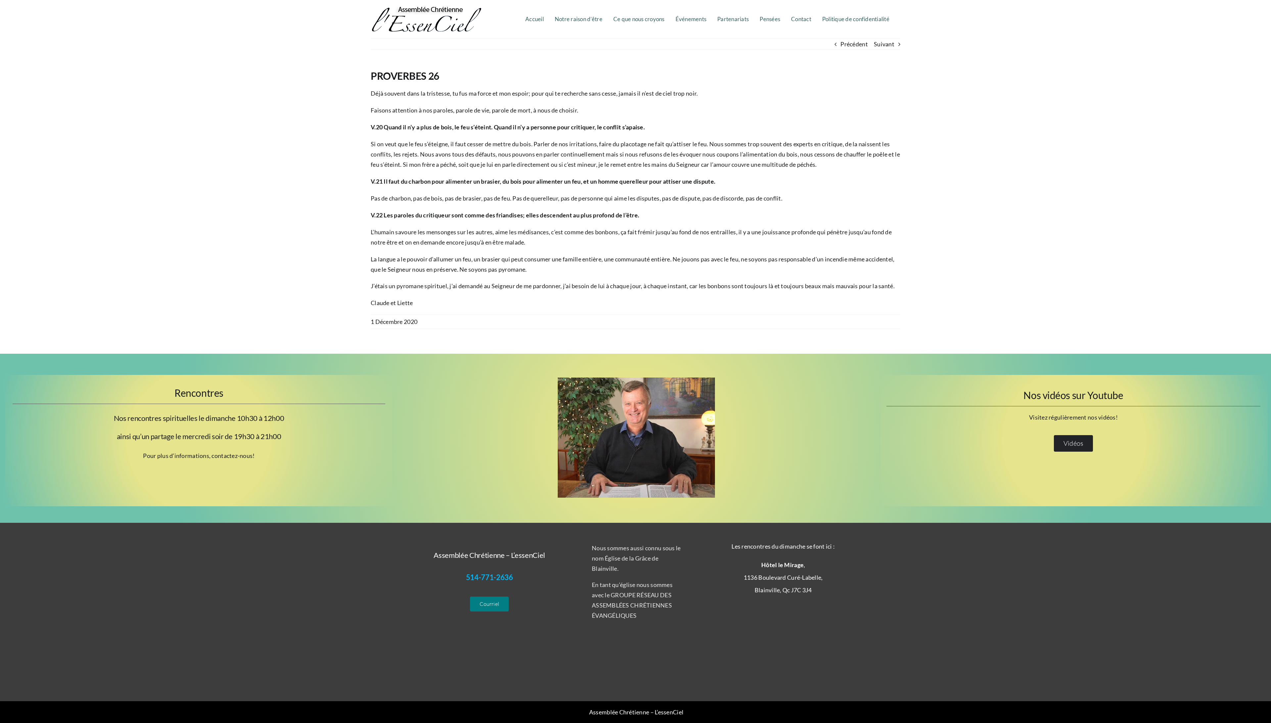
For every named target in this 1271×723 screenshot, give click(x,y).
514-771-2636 (489, 577)
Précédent (854, 44)
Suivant (884, 44)
